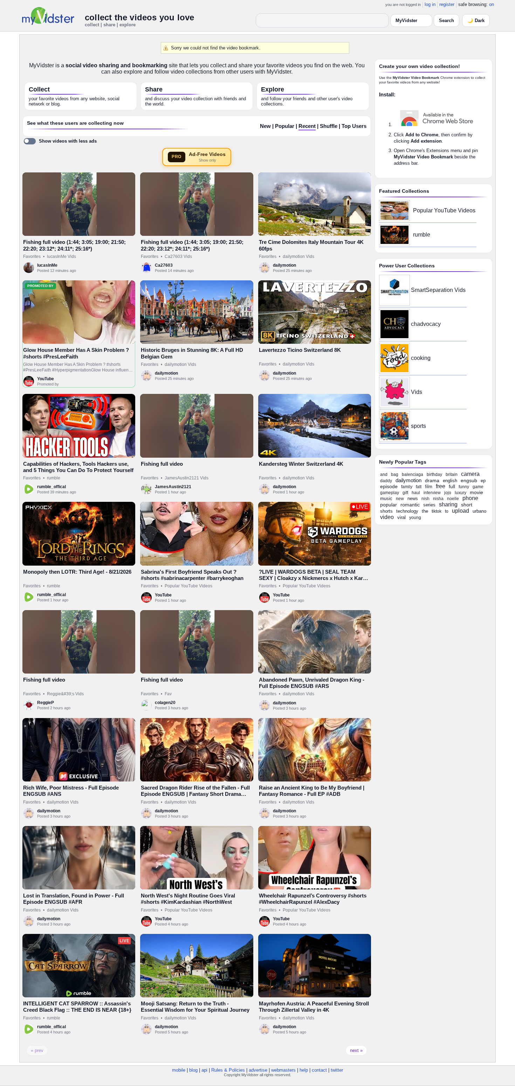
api (204, 1070)
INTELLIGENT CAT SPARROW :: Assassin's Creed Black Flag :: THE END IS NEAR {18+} (77, 1006)
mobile (178, 1070)
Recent (307, 126)
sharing (448, 504)
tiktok (436, 511)
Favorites (32, 256)
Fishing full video (162, 464)
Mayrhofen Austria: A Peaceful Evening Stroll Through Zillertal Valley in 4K (314, 1006)
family (406, 486)
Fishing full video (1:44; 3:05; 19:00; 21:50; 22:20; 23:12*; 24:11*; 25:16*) (74, 245)
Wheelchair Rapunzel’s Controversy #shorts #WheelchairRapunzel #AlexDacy (312, 899)
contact (319, 1070)
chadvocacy (426, 324)
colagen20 (165, 702)
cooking (421, 358)
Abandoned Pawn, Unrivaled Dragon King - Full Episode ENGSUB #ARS (311, 683)
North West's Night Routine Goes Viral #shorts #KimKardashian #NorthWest (188, 899)
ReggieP (45, 702)
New (265, 126)
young (415, 517)
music (386, 498)
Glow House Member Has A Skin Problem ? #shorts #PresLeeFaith (76, 353)
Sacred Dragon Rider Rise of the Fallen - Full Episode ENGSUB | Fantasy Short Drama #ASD (195, 794)
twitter (337, 1070)
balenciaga (412, 474)
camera (470, 474)
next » (356, 1050)
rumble (53, 478)
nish (425, 498)
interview (432, 492)
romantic (410, 504)
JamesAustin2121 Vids (186, 478)
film (428, 486)
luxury (460, 492)
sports (418, 426)
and (383, 474)
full (452, 486)
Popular (284, 126)
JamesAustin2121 (173, 486)
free (440, 486)
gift (405, 492)
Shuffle (328, 126)
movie (476, 492)
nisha (438, 498)
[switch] (60, 141)
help (304, 1070)
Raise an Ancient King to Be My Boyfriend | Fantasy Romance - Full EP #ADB (311, 791)
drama (432, 480)
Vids (416, 392)
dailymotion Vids (298, 256)
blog (193, 1070)
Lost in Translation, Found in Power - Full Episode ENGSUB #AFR (73, 899)
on (491, 4)
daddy (386, 480)
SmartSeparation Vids (438, 290)
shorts (386, 511)
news (412, 498)
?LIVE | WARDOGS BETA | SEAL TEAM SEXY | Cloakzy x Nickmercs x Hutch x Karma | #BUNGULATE (314, 578)
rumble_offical (51, 486)
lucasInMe (47, 265)
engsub (469, 480)
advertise (258, 1070)
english (450, 480)
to (446, 511)
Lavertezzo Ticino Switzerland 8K (300, 350)
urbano (479, 511)
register (446, 4)
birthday (434, 474)
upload (460, 511)
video (387, 517)
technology (407, 511)
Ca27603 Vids (178, 256)
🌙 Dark (476, 20)
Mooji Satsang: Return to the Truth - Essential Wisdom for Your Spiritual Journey (195, 1006)
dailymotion (284, 265)
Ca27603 (164, 265)
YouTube (45, 378)
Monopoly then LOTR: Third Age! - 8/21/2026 (77, 572)
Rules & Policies (228, 1070)
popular (388, 504)
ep (483, 480)
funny (464, 486)
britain (452, 474)
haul (416, 492)
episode (389, 486)
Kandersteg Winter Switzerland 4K (301, 464)
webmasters (283, 1070)
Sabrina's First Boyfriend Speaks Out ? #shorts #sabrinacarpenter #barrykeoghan (192, 575)
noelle (453, 498)
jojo (447, 492)
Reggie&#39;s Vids (65, 693)
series (429, 504)
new (400, 498)
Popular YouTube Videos (188, 585)
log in (430, 4)
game (478, 486)
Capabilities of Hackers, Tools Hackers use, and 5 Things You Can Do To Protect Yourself (78, 467)
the (425, 511)
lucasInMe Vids (61, 256)
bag (394, 474)
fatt (418, 486)
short (466, 504)
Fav (168, 693)
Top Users (354, 126)
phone (470, 498)
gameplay (389, 492)
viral (401, 517)
